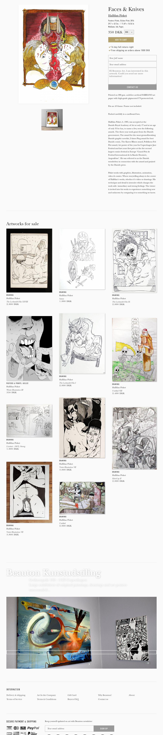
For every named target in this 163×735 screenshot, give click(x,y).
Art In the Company (46, 695)
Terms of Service (14, 699)
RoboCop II (116, 478)
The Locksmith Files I (67, 383)
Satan (61, 299)
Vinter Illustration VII (67, 467)
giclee (26, 383)
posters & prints (14, 383)
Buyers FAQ (73, 699)
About (132, 695)
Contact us (103, 699)
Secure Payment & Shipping (21, 721)
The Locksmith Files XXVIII (17, 302)
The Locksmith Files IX (121, 302)
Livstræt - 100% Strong (15, 446)
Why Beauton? (105, 695)
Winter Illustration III (14, 390)
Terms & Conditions (46, 699)
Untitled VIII (117, 391)
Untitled (62, 523)
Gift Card (72, 695)
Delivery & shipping (15, 695)
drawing (10, 295)
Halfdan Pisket (117, 15)
